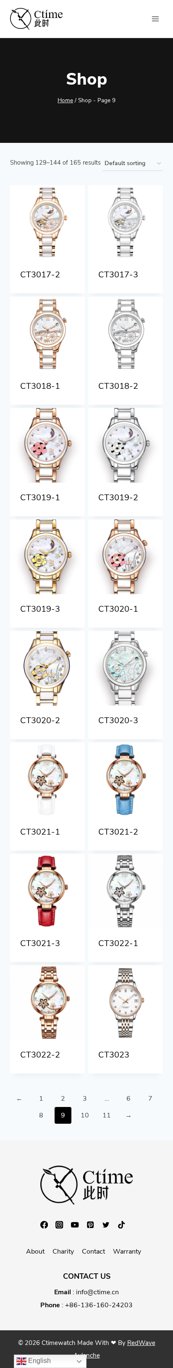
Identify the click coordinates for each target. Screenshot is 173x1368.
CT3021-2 (118, 832)
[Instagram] (63, 1225)
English (38, 1360)
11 (106, 1115)
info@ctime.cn (97, 1292)
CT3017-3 (118, 274)
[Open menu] (155, 18)
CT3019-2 (118, 497)
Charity (63, 1251)
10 (85, 1115)
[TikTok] (125, 1225)
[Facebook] (48, 1225)
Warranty (127, 1251)
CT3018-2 (118, 386)
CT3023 (113, 1054)
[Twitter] (110, 1225)
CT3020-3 (118, 720)
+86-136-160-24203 (99, 1305)
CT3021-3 (40, 943)
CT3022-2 (40, 1054)
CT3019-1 (40, 497)
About (35, 1251)
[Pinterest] (94, 1225)
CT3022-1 (118, 943)
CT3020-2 (40, 720)
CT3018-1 (40, 386)
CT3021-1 (40, 832)
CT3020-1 (118, 609)
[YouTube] (78, 1225)
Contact (93, 1251)
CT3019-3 (40, 609)
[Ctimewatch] (36, 19)
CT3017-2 (40, 274)
